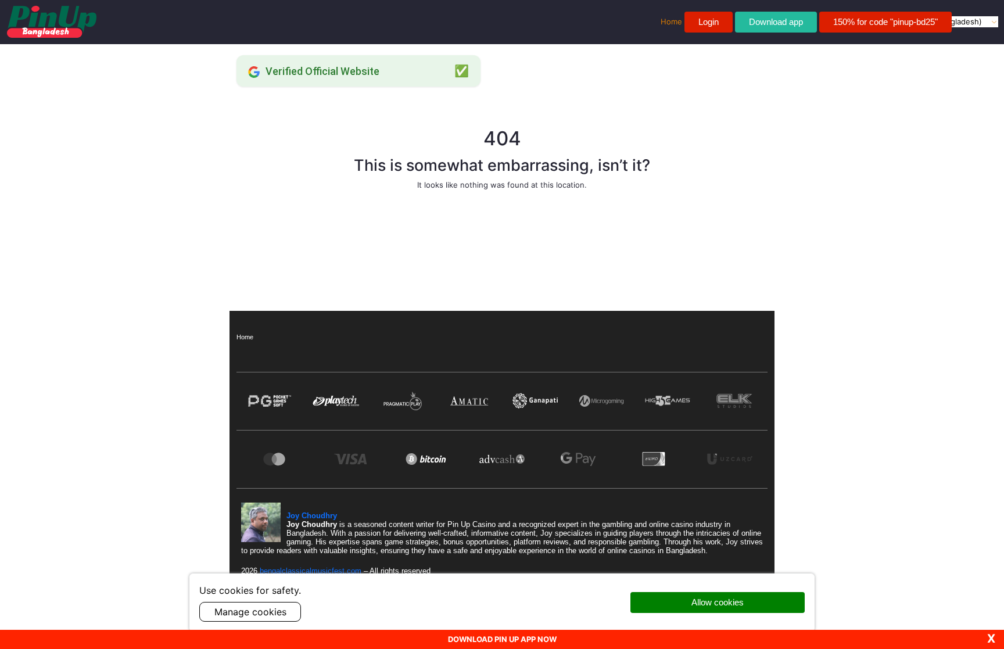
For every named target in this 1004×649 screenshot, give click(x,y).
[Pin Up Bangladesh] (51, 22)
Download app (776, 22)
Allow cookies (717, 602)
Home (244, 337)
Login (708, 22)
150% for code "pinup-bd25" (885, 22)
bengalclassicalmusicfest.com (312, 570)
